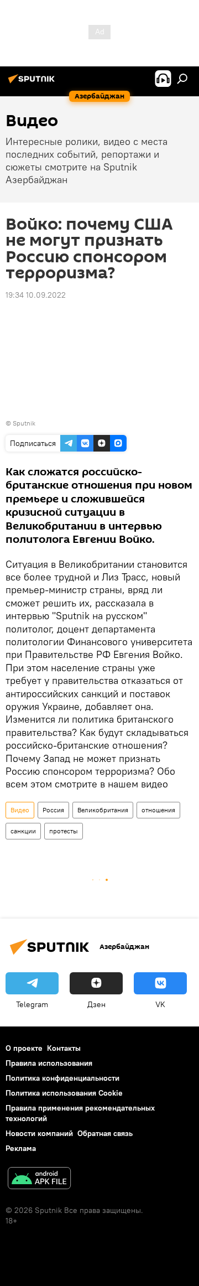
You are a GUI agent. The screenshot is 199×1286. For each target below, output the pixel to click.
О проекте (24, 1048)
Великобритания (102, 810)
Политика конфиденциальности (62, 1078)
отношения (158, 810)
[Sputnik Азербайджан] (33, 83)
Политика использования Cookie (64, 1093)
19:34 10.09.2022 (36, 295)
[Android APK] (39, 1179)
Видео (20, 810)
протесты (63, 831)
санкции (23, 831)
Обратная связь (105, 1133)
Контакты (64, 1048)
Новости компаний (39, 1133)
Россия (53, 810)
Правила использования (49, 1063)
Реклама (21, 1148)
